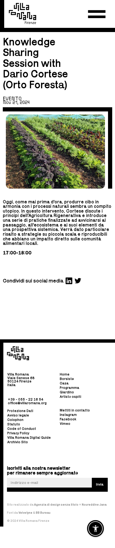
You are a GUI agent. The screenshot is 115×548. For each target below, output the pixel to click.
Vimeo (65, 424)
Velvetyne (25, 512)
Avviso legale (18, 415)
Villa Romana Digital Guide (29, 437)
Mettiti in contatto (75, 410)
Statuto (13, 424)
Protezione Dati (20, 411)
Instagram (68, 415)
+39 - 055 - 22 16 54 (25, 399)
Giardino (67, 392)
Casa (64, 383)
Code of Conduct (21, 429)
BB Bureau (43, 512)
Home (65, 374)
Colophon (15, 420)
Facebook (68, 419)
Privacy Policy (18, 433)
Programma (69, 388)
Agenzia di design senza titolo (56, 504)
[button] (96, 14)
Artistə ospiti (70, 396)
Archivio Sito (17, 442)
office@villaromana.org (27, 403)
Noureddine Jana (94, 504)
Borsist (67, 379)
